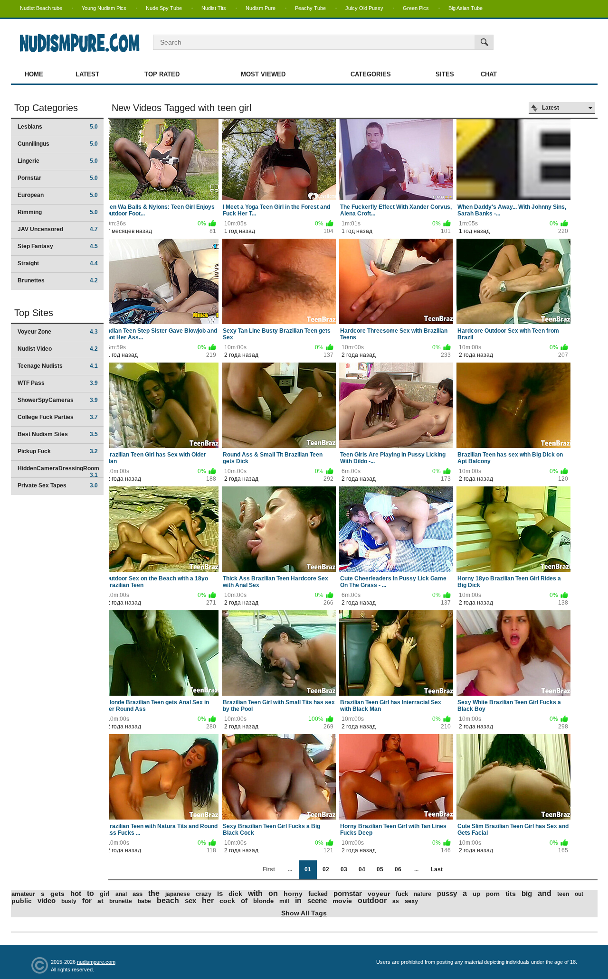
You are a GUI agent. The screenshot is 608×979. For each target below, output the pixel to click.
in (298, 900)
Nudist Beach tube (41, 8)
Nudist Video (58, 348)
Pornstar (58, 178)
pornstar (347, 893)
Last (437, 869)
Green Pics (416, 8)
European (58, 195)
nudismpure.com (96, 962)
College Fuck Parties (58, 417)
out (579, 894)
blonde (263, 900)
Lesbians (58, 126)
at (100, 900)
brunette (120, 901)
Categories (371, 74)
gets (57, 893)
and (544, 893)
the (154, 893)
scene (317, 900)
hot (75, 893)
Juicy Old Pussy (364, 8)
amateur (23, 893)
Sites (445, 74)
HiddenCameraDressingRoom (58, 471)
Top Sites (33, 313)
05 (380, 869)
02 (326, 869)
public (21, 900)
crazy (203, 893)
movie (342, 900)
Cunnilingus (58, 143)
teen (563, 894)
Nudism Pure (261, 8)
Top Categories (46, 108)
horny (293, 893)
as (395, 901)
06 (398, 869)
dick (235, 893)
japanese (177, 894)
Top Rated (162, 74)
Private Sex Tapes (58, 485)
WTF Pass (58, 383)
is (220, 893)
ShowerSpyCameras (58, 400)
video (47, 900)
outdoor (372, 900)
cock (227, 900)
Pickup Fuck (58, 451)
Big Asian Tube (465, 8)
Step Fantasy (58, 246)
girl (105, 893)
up (476, 893)
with (255, 893)
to (90, 893)
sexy (411, 900)
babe (144, 901)
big (527, 893)
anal (121, 894)
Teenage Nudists (58, 366)
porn (493, 893)
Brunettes (58, 280)
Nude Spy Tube (164, 8)
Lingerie (58, 161)
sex (190, 900)
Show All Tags (304, 913)
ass (137, 893)
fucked (318, 893)
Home (34, 74)
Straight (58, 263)
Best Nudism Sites (58, 434)
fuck (402, 893)
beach (168, 900)
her (208, 900)
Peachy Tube (310, 8)
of (244, 900)
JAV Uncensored (58, 229)
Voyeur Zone (58, 331)
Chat (489, 74)
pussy (447, 893)
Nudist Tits (213, 8)
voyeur (379, 893)
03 (344, 869)
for (87, 900)
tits (510, 893)
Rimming (58, 212)
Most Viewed (263, 74)
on (273, 893)
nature (422, 894)
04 (362, 869)
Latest (87, 74)
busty (68, 901)
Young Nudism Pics (104, 8)
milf (284, 901)
